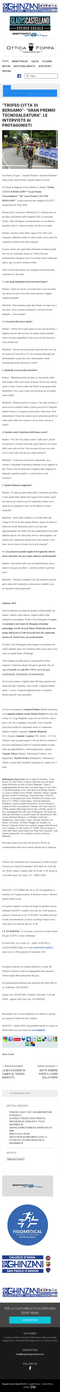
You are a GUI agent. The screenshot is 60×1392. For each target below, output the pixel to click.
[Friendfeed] (34, 1039)
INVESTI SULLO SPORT (19, 1134)
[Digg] (49, 1039)
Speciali (6, 71)
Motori (6, 66)
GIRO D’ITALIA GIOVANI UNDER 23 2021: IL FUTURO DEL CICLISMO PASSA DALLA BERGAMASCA (28, 1140)
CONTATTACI (30, 1320)
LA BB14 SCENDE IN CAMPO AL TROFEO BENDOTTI (13, 1072)
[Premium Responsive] (32, 1044)
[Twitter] (23, 1039)
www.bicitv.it (38, 1030)
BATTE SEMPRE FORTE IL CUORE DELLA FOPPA (48, 1072)
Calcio (35, 61)
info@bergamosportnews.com (30, 1354)
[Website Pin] (5, 1039)
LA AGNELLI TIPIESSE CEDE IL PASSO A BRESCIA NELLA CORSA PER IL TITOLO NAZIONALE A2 (27, 1121)
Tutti (5, 61)
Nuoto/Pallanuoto (24, 66)
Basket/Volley (20, 61)
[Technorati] (39, 1039)
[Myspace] (28, 1039)
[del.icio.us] (44, 1039)
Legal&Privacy (34, 1384)
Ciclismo (47, 61)
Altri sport (45, 66)
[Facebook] (10, 1039)
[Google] (55, 1039)
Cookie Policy (47, 1384)
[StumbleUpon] (27, 1044)
